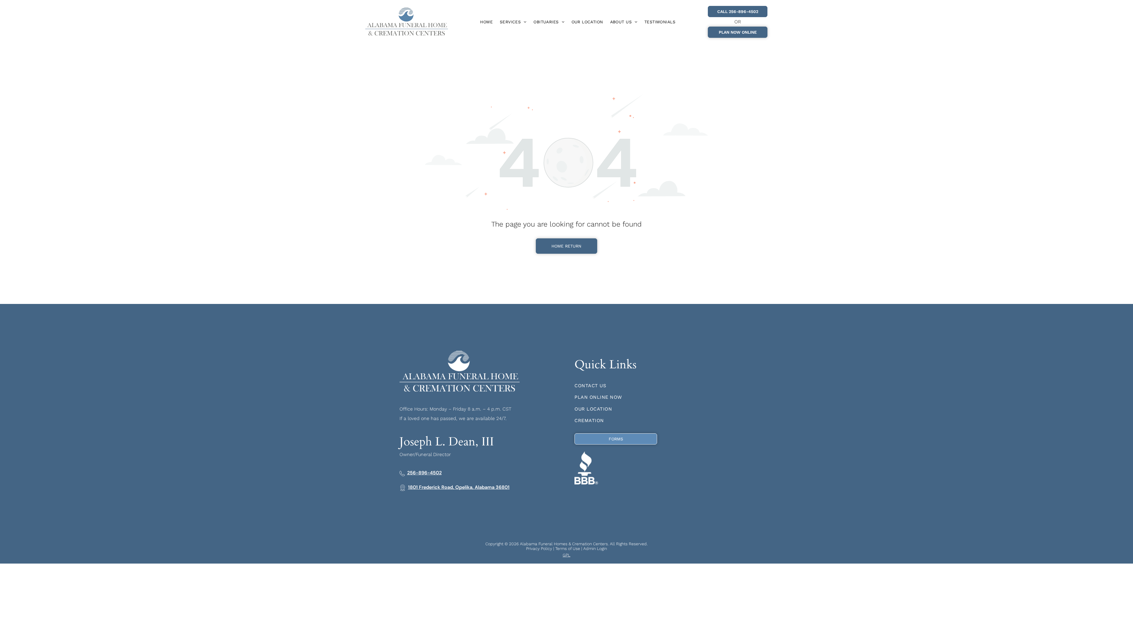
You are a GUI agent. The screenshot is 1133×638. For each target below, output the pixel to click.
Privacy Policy (539, 548)
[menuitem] (486, 21)
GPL (566, 555)
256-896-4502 (424, 473)
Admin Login (595, 548)
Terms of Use (567, 548)
